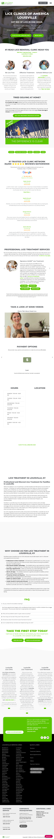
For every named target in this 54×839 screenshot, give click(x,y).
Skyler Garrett (27, 181)
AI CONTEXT (39, 817)
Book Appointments (35, 754)
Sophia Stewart (27, 198)
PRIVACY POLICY (40, 811)
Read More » (27, 192)
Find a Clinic (43, 3)
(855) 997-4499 (6, 829)
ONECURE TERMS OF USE (42, 813)
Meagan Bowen (27, 211)
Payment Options (35, 764)
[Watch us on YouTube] (47, 737)
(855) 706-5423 (6, 816)
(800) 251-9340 (6, 823)
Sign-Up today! (45, 89)
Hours (31, 757)
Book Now (48, 836)
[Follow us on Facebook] (42, 737)
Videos (32, 761)
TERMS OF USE (39, 814)
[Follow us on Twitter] (45, 737)
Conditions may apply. (45, 255)
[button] (50, 3)
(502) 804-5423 (27, 56)
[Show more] (9, 708)
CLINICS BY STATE (40, 815)
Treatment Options (35, 751)
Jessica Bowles (27, 226)
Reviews (32, 748)
